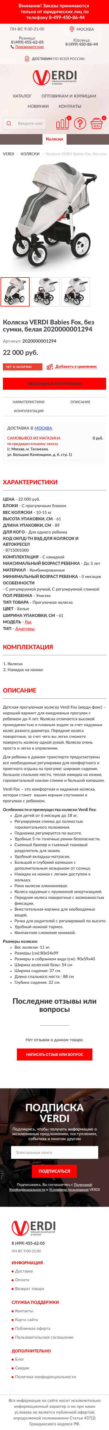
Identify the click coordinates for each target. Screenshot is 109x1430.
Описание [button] (80, 402)
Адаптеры (25, 629)
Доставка (24, 1272)
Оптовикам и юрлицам (69, 96)
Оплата (22, 1280)
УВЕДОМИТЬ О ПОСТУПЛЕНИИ (54, 384)
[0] (96, 123)
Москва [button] (43, 428)
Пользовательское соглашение (44, 1337)
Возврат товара (29, 1289)
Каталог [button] (22, 96)
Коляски (54, 139)
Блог (19, 1360)
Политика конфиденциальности (45, 1377)
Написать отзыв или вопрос (54, 1054)
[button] (27, 46)
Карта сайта (26, 1320)
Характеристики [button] (28, 402)
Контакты (70, 107)
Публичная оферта (32, 1329)
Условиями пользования (69, 1189)
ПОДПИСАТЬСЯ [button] (54, 1171)
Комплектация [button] (29, 411)
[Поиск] (9, 123)
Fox (28, 622)
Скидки (22, 1368)
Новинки (38, 107)
